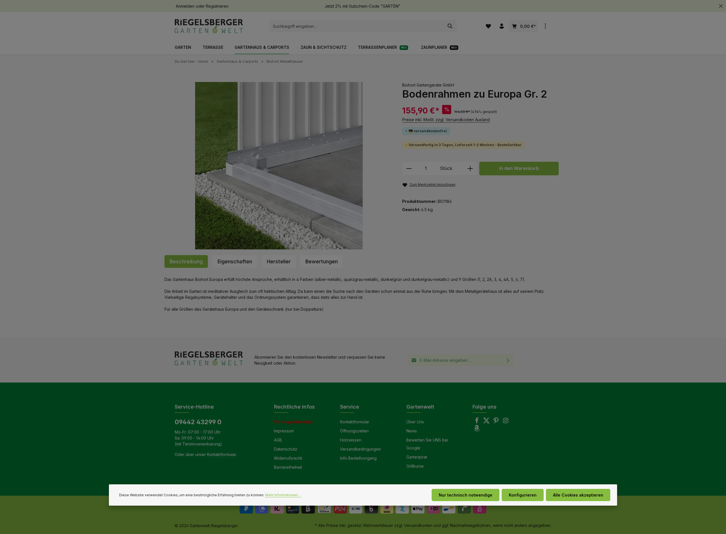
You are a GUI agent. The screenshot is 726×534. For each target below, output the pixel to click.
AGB (278, 440)
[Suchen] (450, 26)
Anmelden (185, 6)
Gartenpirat (416, 457)
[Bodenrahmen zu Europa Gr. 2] (279, 166)
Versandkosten (418, 525)
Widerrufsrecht (288, 458)
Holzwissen (350, 440)
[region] (279, 166)
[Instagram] (506, 422)
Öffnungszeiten (354, 430)
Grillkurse (415, 466)
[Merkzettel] (488, 26)
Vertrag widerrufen (293, 421)
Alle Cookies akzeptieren (578, 495)
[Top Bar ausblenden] (721, 6)
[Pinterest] (496, 422)
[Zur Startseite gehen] (209, 26)
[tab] (186, 261)
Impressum (284, 430)
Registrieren (217, 6)
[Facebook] (477, 422)
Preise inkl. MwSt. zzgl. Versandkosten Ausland (446, 119)
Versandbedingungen (360, 449)
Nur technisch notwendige (465, 495)
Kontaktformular (221, 454)
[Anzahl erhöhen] (470, 168)
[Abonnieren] (508, 360)
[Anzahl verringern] (408, 168)
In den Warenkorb (519, 168)
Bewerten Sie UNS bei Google (427, 444)
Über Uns (415, 421)
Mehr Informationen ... (283, 495)
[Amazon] (477, 429)
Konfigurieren (523, 495)
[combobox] (356, 26)
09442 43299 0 (198, 422)
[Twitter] (487, 422)
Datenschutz (285, 449)
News (411, 430)
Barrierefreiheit (288, 467)
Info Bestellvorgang (358, 458)
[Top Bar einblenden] (545, 26)
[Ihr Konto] (501, 26)
